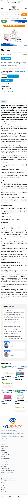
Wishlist (3, 456)
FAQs (2, 485)
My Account (4, 464)
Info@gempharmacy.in (9, 480)
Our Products (4, 446)
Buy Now (7, 80)
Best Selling (4, 452)
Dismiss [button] (18, 2)
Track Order (4, 487)
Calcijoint (4, 403)
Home (2, 18)
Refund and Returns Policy (8, 470)
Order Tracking (5, 454)
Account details (5, 458)
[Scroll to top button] (25, 492)
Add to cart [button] (7, 386)
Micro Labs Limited (9, 94)
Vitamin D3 (10, 91)
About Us (3, 448)
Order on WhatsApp (6, 58)
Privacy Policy (5, 468)
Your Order (4, 466)
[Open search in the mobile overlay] (14, 14)
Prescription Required (6, 48)
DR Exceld (4, 379)
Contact (3, 450)
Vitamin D (18, 18)
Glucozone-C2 (18, 379)
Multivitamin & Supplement (10, 18)
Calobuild (17, 403)
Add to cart (13, 76)
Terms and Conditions (7, 472)
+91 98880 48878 (7, 478)
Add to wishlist (6, 83)
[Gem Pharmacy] (14, 8)
